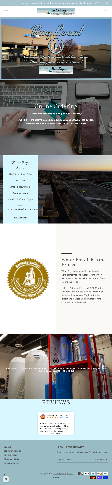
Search (8, 447)
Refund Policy (11, 455)
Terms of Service (12, 451)
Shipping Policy (12, 463)
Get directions (20, 217)
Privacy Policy (11, 459)
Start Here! (56, 133)
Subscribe (99, 459)
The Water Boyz (60, 474)
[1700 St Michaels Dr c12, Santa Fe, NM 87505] (56, 189)
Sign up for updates (70, 447)
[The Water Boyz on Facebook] (4, 475)
